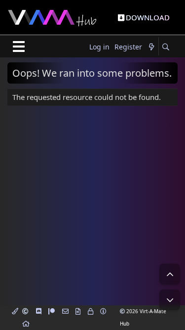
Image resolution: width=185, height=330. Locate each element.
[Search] (165, 47)
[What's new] (151, 47)
